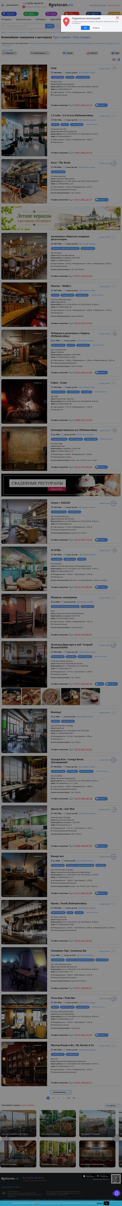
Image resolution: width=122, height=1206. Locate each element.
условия (100, 1203)
